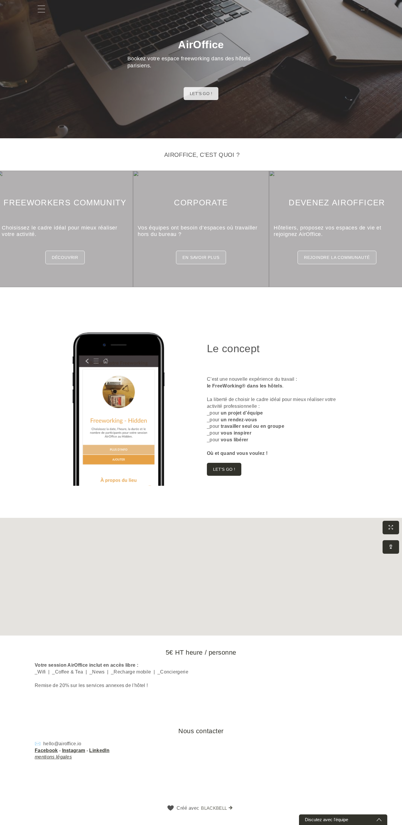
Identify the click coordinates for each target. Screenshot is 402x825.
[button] (201, 219)
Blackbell (214, 808)
